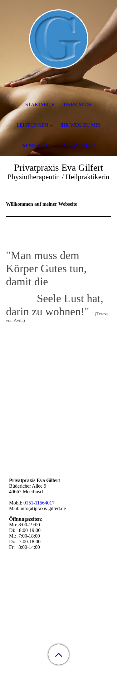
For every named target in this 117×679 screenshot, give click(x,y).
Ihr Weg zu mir (80, 125)
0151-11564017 (39, 502)
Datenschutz (77, 145)
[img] (58, 39)
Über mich (78, 104)
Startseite (40, 104)
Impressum (35, 145)
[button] (58, 654)
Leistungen (32, 125)
